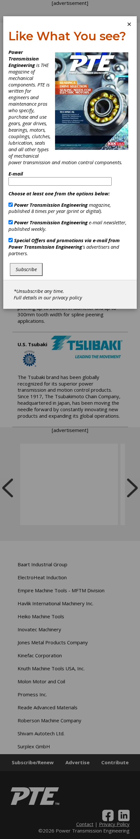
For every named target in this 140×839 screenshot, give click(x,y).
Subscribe (26, 269)
